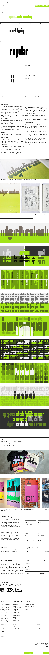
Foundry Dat (3, 615)
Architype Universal (29, 606)
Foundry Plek (16, 611)
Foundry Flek (3, 620)
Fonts (14, 2)
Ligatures (27, 68)
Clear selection (35, 547)
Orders (38, 628)
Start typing (16, 31)
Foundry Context (4, 614)
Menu (47, 2)
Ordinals (27, 78)
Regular (38, 551)
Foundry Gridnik (16, 603)
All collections (28, 601)
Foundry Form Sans (5, 621)
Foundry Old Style (17, 607)
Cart (34, 2)
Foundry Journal (16, 604)
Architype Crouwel (29, 603)
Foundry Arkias (3, 612)
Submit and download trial (31, 540)
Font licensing (16, 628)
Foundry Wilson (16, 618)
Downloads (39, 630)
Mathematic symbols (30, 75)
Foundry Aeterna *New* (6, 603)
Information (27, 563)
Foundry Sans (16, 612)
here (14, 445)
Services (2, 631)
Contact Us (3, 630)
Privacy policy (16, 630)
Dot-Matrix (27, 607)
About (1, 626)
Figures (26, 72)
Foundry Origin (16, 609)
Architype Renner (4, 609)
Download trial (28, 653)
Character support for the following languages (36, 96)
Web (28, 566)
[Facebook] (2, 639)
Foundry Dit (3, 617)
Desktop (29, 560)
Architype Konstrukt (29, 604)
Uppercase (27, 62)
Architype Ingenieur (5, 607)
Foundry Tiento (16, 615)
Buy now (46, 653)
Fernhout (2, 610)
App (28, 573)
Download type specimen (41, 5)
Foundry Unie (16, 617)
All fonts (2, 601)
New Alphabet (16, 620)
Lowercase (27, 65)
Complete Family (29, 548)
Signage (27, 609)
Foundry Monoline (17, 606)
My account (39, 626)
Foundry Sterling (17, 614)
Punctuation (28, 82)
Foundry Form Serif (17, 601)
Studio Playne (45, 643)
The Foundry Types (5, 2)
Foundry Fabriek (4, 618)
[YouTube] (4, 639)
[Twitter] (1, 639)
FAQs (14, 626)
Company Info (3, 628)
